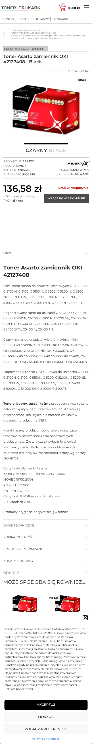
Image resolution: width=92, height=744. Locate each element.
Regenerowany (76, 174)
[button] (85, 617)
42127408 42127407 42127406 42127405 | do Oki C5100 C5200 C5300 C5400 (48, 35)
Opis (7, 253)
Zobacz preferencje (46, 729)
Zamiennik (80, 169)
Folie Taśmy (40, 19)
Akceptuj (46, 704)
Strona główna (20, 30)
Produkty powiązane (23, 549)
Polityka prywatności (46, 738)
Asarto (28, 161)
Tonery (9, 19)
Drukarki (60, 19)
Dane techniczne (18, 525)
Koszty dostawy (18, 561)
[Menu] (86, 7)
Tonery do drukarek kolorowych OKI (33, 33)
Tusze (22, 19)
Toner (21, 165)
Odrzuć (46, 717)
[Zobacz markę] (78, 164)
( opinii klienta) (78, 71)
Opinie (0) (11, 573)
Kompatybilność (18, 537)
